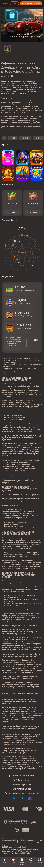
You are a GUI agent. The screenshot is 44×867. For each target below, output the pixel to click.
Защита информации (14, 793)
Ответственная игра (22, 789)
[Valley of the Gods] (22, 173)
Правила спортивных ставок (21, 776)
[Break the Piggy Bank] (8, 173)
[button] (22, 138)
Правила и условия (22, 785)
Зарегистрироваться (31, 3)
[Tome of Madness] (22, 157)
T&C (15, 345)
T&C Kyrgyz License (22, 780)
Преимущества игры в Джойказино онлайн (21, 358)
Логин (14, 3)
